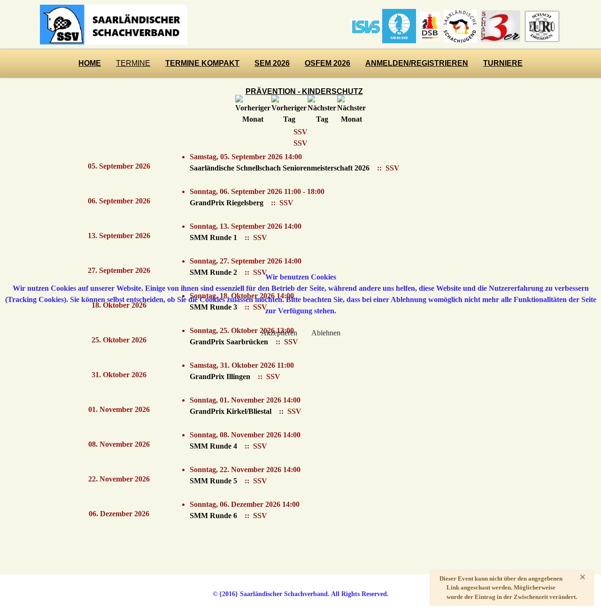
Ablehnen (325, 333)
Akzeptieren (279, 333)
